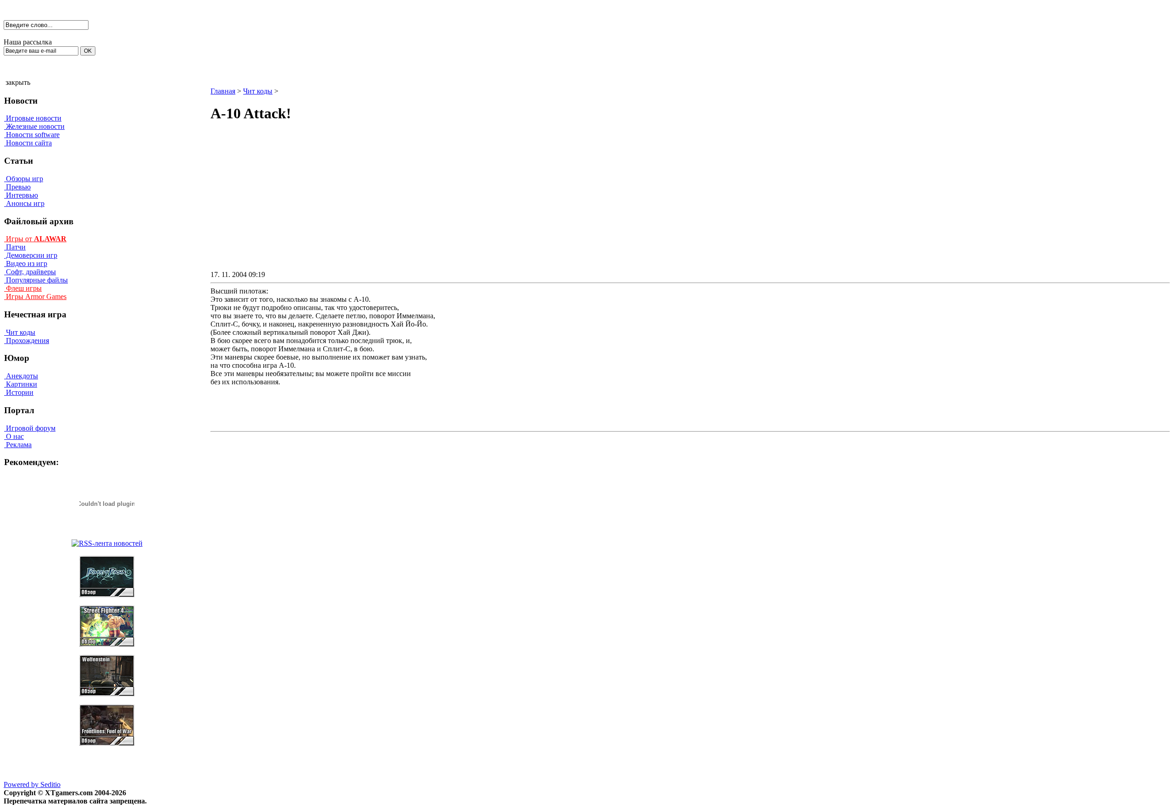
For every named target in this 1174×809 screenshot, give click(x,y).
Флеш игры (23, 288)
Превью (17, 187)
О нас (14, 436)
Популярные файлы (36, 280)
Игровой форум (29, 428)
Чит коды (19, 332)
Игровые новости (32, 118)
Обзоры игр (23, 179)
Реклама (18, 445)
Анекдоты (21, 376)
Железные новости (34, 126)
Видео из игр (25, 263)
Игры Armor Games (35, 296)
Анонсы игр (24, 203)
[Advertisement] (612, 204)
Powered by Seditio (32, 784)
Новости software (32, 135)
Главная (222, 91)
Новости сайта (28, 143)
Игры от (35, 239)
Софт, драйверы (30, 272)
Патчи (15, 247)
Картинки (20, 384)
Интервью (21, 195)
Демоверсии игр (30, 255)
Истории (18, 392)
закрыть (18, 82)
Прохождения (26, 340)
